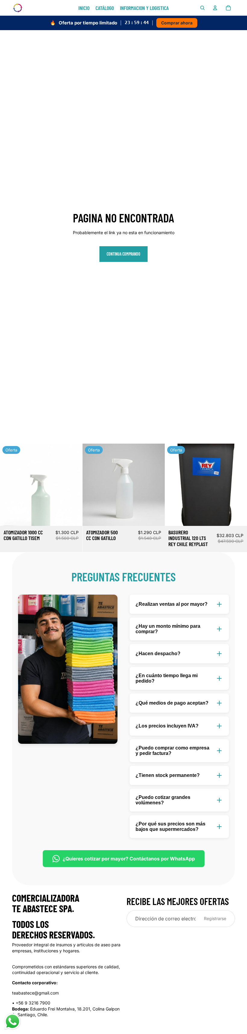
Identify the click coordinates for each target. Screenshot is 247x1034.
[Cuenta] (215, 7)
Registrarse (215, 918)
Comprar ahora (176, 22)
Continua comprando (123, 253)
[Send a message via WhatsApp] (12, 1021)
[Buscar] (202, 7)
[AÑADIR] (72, 516)
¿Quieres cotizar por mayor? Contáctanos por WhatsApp (129, 859)
